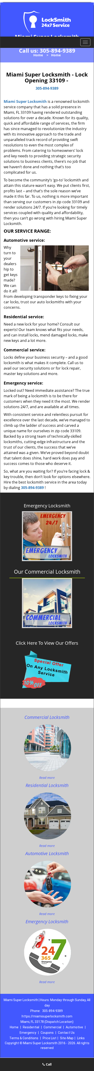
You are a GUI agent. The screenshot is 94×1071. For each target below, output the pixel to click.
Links (81, 1038)
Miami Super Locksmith (25, 101)
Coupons (47, 1032)
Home (38, 55)
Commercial (52, 1027)
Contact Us (66, 1032)
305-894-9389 (57, 50)
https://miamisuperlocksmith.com (47, 1016)
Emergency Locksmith (47, 505)
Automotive (74, 1027)
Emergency (28, 1032)
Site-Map (66, 1038)
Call (48, 1064)
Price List (49, 1038)
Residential (31, 1027)
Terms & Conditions (23, 1038)
